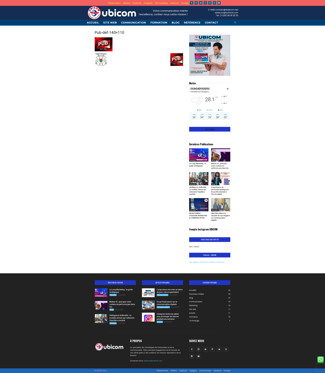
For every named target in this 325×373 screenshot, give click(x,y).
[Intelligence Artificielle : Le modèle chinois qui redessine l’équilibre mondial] (198, 178)
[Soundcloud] (200, 3)
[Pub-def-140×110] (103, 51)
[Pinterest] (212, 349)
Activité (159, 322)
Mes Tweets (194, 246)
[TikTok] (205, 3)
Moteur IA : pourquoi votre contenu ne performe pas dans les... (220, 166)
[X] (210, 3)
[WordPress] (191, 356)
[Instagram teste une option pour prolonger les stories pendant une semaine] (148, 317)
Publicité (183, 370)
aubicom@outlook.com (153, 361)
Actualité (193, 160)
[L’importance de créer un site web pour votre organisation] (148, 292)
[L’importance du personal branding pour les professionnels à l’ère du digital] (220, 178)
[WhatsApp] (214, 3)
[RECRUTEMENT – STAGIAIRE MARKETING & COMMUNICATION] (198, 204)
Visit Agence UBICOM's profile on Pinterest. (207, 262)
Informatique (205, 370)
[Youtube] (219, 3)
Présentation (162, 370)
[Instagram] (196, 3)
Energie (227, 370)
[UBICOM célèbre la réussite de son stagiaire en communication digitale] (220, 204)
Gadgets (193, 370)
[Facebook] (191, 3)
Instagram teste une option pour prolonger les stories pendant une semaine (168, 316)
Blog (213, 160)
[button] (235, 23)
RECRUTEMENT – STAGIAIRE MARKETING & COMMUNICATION (198, 215)
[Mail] (205, 349)
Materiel (217, 370)
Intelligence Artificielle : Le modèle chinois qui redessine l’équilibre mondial (121, 317)
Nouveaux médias (163, 307)
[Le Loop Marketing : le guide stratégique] (198, 155)
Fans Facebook (209, 129)
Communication (162, 295)
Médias (174, 370)
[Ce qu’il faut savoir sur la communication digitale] (148, 304)
